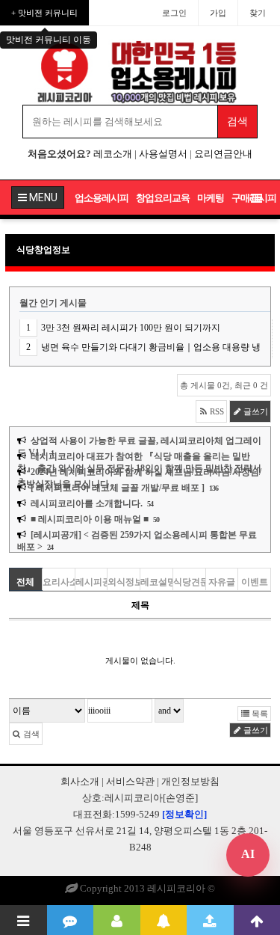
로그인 (174, 12)
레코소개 (112, 153)
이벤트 (254, 582)
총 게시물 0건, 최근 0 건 (224, 385)
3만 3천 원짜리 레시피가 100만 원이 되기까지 (130, 327)
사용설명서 (163, 153)
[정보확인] (184, 814)
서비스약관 (130, 781)
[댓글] (70, 920)
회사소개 (79, 781)
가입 (218, 12)
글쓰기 (254, 411)
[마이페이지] (116, 920)
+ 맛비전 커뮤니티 (44, 12)
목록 (258, 713)
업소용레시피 (101, 197)
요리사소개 (59, 582)
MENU (42, 197)
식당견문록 (189, 582)
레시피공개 (91, 582)
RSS (216, 411)
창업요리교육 (163, 197)
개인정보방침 (190, 781)
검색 (30, 733)
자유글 (221, 582)
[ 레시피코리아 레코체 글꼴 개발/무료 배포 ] (118, 487)
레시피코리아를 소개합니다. (87, 503)
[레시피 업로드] (210, 920)
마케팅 (210, 197)
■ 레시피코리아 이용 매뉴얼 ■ (90, 519)
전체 (25, 582)
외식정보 (124, 582)
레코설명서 (156, 582)
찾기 (257, 12)
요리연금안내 (223, 153)
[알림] (163, 920)
